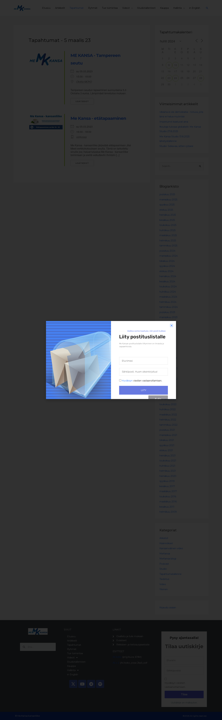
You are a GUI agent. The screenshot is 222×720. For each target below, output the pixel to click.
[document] (111, 360)
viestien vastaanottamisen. (142, 380)
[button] (171, 325)
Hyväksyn (127, 380)
